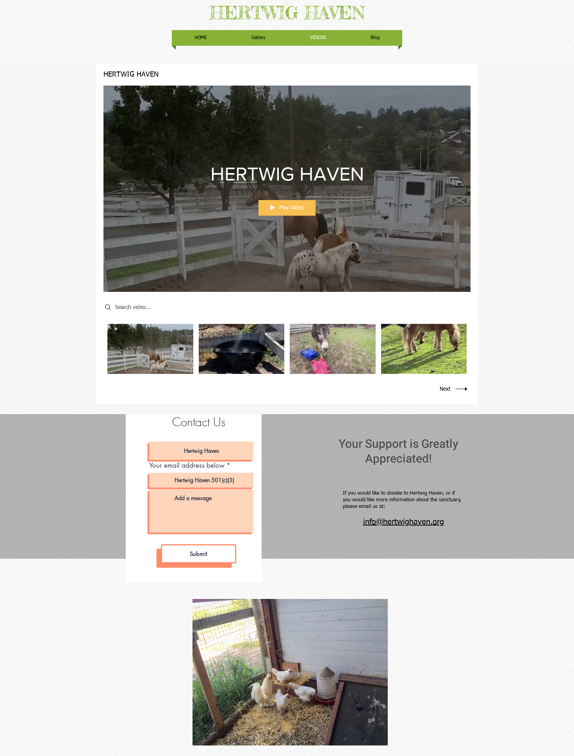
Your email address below (187, 465)
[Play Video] (150, 349)
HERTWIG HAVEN (287, 12)
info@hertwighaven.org (403, 522)
